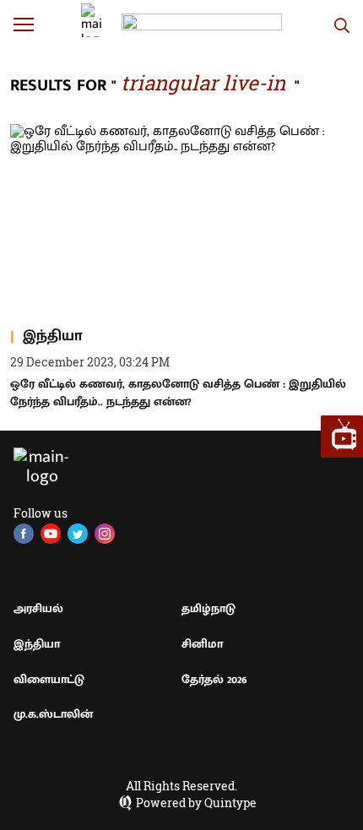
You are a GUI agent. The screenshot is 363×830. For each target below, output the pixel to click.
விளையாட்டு (49, 679)
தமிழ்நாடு (209, 608)
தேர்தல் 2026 (214, 679)
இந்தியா (37, 644)
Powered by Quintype (196, 803)
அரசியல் (38, 608)
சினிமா (202, 644)
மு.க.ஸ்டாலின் (53, 714)
